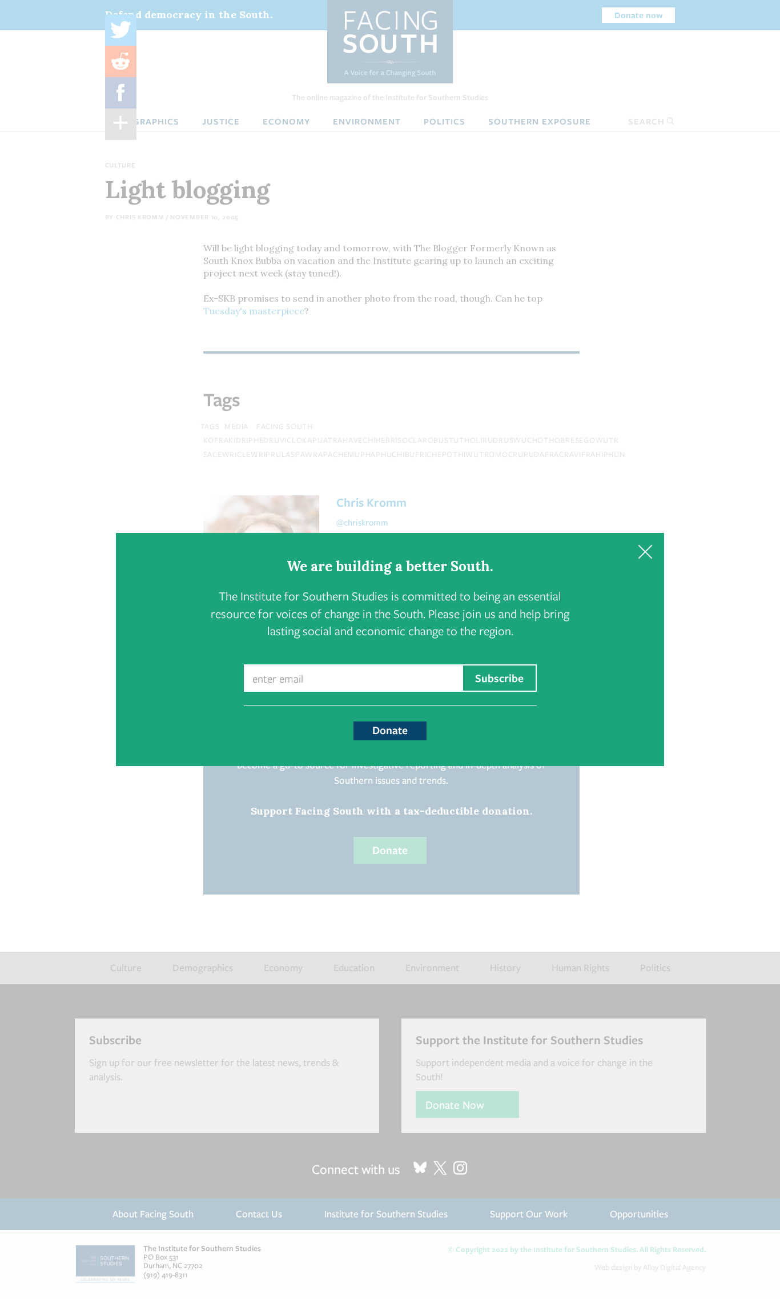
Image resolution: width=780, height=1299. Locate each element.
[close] (645, 552)
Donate (390, 730)
